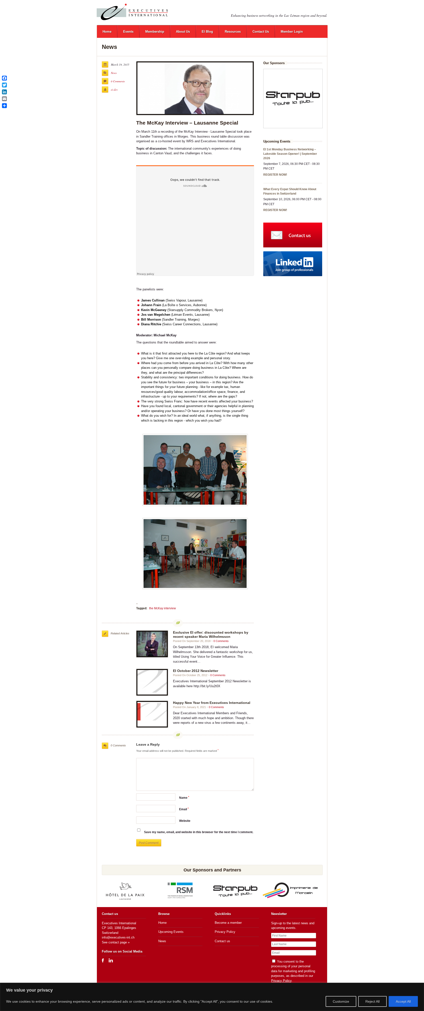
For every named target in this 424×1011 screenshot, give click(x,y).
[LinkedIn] (4, 91)
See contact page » (116, 942)
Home (107, 31)
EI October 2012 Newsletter (195, 671)
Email (184, 809)
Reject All (372, 1001)
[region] (212, 997)
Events (128, 31)
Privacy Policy (225, 932)
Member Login (292, 31)
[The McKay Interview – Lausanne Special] (195, 88)
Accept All (403, 1001)
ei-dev (114, 89)
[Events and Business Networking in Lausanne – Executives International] (132, 12)
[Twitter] (4, 85)
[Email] (4, 98)
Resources (233, 31)
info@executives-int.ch (118, 937)
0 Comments (118, 81)
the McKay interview (162, 608)
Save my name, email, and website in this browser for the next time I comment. (198, 832)
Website (184, 821)
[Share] (4, 105)
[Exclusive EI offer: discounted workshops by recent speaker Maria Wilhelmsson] (152, 643)
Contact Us (260, 31)
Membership (154, 31)
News (114, 73)
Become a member (228, 923)
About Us (183, 31)
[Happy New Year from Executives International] (152, 714)
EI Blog (207, 31)
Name (184, 797)
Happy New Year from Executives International (211, 703)
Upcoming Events (171, 932)
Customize (341, 1001)
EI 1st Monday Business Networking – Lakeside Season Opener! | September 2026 (290, 154)
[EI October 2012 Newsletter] (152, 682)
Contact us (222, 941)
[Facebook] (4, 78)
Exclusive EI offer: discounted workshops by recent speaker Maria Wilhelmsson (210, 634)
